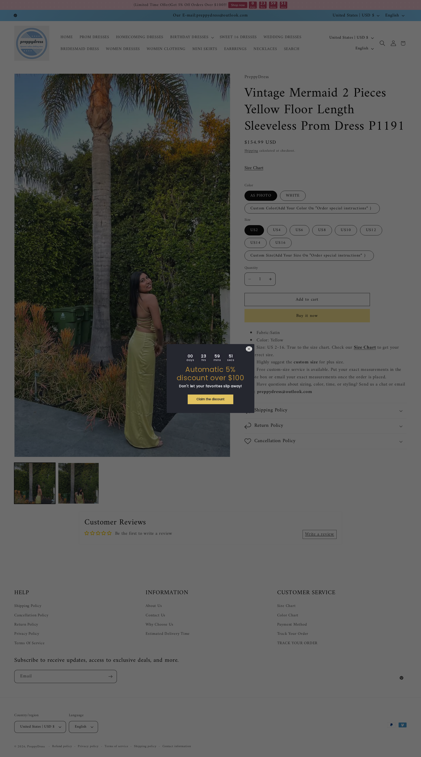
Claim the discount (210, 399)
